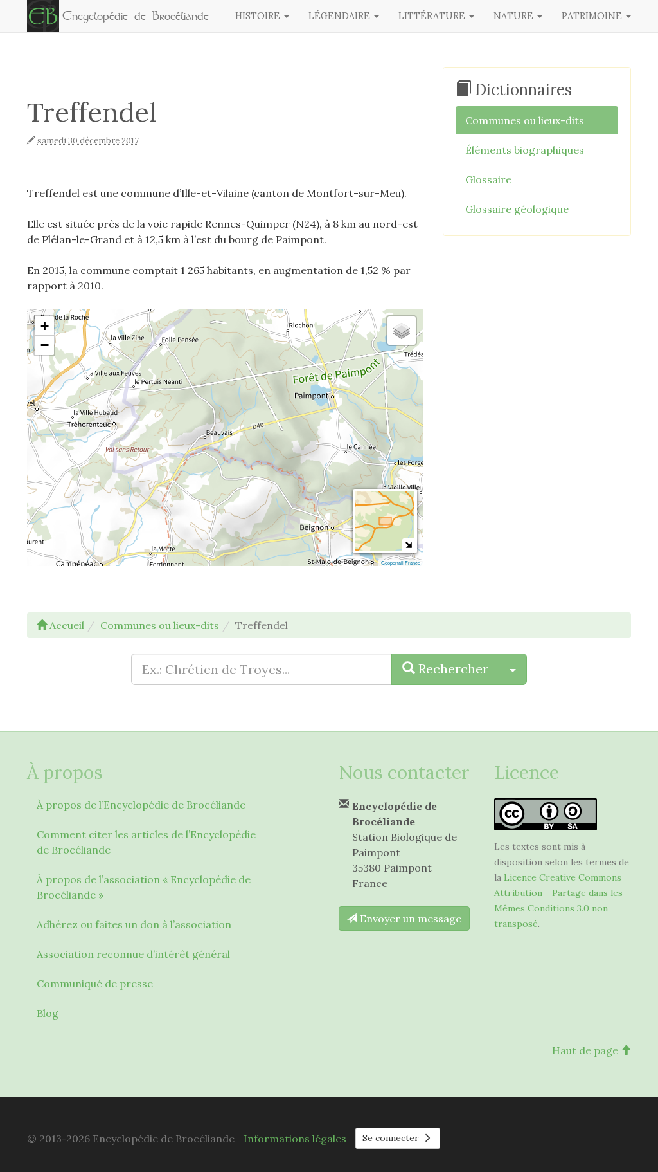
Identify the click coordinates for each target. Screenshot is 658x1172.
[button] (44, 326)
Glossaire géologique (517, 209)
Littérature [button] (433, 16)
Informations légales (295, 1138)
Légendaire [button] (340, 16)
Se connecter (392, 1138)
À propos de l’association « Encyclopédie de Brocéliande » (144, 887)
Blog (47, 1013)
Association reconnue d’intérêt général (133, 954)
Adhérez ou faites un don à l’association (134, 924)
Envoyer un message (409, 918)
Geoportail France (400, 562)
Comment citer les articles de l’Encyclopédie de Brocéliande (146, 842)
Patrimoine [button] (593, 16)
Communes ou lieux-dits (524, 120)
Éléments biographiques (524, 149)
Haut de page (586, 1050)
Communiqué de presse (95, 983)
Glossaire (488, 179)
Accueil (65, 625)
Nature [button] (515, 16)
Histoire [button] (259, 16)
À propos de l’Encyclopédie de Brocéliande (141, 804)
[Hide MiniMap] (408, 544)
